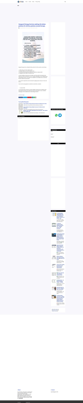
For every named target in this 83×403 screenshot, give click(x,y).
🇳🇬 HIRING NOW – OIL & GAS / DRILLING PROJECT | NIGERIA (60, 281)
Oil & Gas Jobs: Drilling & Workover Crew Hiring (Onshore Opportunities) (60, 266)
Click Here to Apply (21, 94)
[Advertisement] (41, 13)
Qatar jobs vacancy (55, 309)
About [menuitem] (33, 1)
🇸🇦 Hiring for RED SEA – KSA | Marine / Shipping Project (60, 273)
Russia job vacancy (55, 310)
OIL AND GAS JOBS (27, 27)
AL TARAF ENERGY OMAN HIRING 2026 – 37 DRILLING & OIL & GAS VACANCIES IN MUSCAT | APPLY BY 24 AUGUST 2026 (60, 216)
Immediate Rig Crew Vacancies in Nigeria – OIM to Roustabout (60, 288)
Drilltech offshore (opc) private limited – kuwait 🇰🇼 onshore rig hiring (60, 258)
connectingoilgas (23, 402)
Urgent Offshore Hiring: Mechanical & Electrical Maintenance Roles (35, 103)
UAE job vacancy (54, 311)
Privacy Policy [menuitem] (37, 1)
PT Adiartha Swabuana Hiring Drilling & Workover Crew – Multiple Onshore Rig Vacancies (60, 226)
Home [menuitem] (26, 1)
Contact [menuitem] (30, 1)
